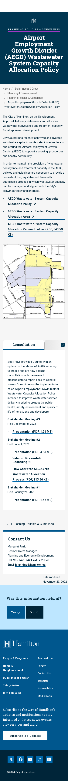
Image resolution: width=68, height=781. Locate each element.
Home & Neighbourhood (13, 668)
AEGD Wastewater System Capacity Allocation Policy (33, 201)
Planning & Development (22, 93)
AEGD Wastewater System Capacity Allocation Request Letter (35, 229)
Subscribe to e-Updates (25, 736)
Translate (43, 680)
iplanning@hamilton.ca (30, 564)
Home (6, 88)
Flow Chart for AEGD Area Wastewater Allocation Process (30, 474)
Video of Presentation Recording (28, 460)
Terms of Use (45, 658)
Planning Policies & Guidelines (25, 97)
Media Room (45, 696)
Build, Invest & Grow (26, 88)
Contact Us (44, 673)
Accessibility (45, 688)
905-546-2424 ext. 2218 (29, 560)
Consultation (23, 344)
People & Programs (15, 658)
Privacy (42, 665)
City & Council (12, 693)
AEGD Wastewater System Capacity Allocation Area (33, 214)
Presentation (32, 431)
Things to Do (11, 685)
